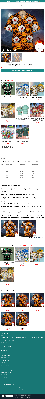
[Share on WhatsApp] (3, 147)
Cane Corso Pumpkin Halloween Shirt (7, 327)
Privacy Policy (4, 374)
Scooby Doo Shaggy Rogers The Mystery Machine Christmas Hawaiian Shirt (37, 119)
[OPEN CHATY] (3, 396)
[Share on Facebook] (5, 147)
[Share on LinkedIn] (13, 147)
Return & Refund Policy (6, 370)
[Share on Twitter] (7, 147)
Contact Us (3, 362)
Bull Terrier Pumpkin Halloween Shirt (22, 327)
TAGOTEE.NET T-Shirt (39, 237)
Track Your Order (5, 360)
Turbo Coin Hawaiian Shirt (7, 119)
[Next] (42, 30)
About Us (3, 353)
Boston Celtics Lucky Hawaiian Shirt (7, 97)
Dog (4, 77)
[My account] (43, 4)
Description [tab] (4, 155)
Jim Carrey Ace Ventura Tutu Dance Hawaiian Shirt (22, 119)
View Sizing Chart (5, 357)
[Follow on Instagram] (3, 343)
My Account (4, 350)
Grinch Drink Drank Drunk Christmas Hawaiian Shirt (7, 140)
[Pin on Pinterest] (11, 147)
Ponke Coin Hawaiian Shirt (37, 97)
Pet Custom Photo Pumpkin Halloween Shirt (8, 308)
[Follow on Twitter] (4, 343)
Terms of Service (5, 377)
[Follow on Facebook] (1, 343)
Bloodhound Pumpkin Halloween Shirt (22, 308)
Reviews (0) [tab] (3, 158)
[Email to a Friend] (9, 147)
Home (2, 62)
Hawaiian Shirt (8, 62)
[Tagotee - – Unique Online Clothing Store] (22, 4)
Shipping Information (6, 372)
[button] (1, 4)
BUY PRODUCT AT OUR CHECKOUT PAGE (22, 70)
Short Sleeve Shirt (19, 77)
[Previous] (3, 30)
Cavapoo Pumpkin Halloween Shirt (37, 308)
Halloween (7, 77)
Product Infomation (5, 355)
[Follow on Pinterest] (6, 343)
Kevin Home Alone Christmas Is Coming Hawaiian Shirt (22, 140)
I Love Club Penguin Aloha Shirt (22, 98)
